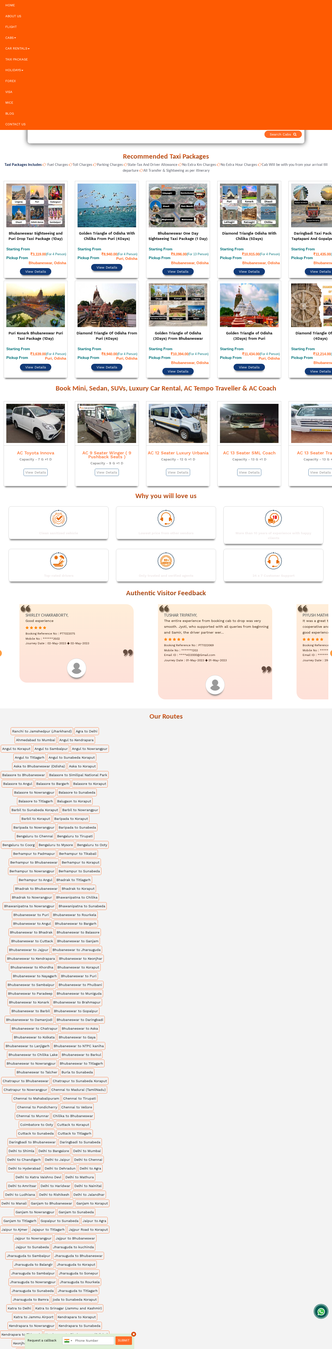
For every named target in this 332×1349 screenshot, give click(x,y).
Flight (11, 27)
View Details (35, 258)
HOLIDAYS (13, 70)
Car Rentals (16, 48)
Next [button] (327, 268)
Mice (9, 102)
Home (10, 5)
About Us (13, 16)
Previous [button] (4, 268)
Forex (10, 81)
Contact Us (15, 124)
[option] (35, 267)
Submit (124, 1340)
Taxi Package (16, 59)
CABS (9, 38)
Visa (8, 92)
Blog (9, 113)
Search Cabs (298, 134)
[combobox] (68, 1341)
